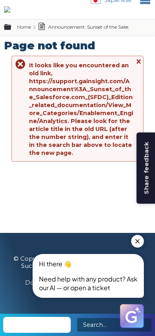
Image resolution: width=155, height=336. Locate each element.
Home (24, 27)
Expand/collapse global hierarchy (12, 27)
